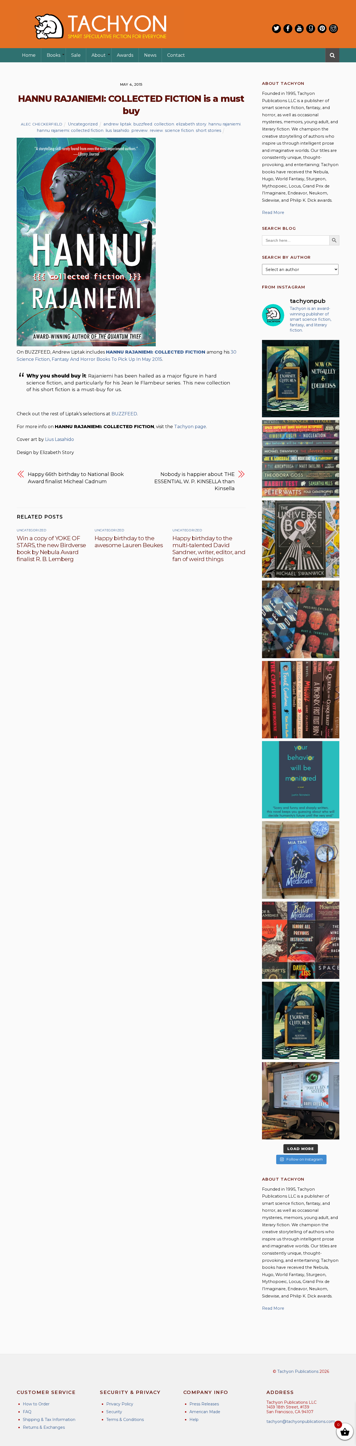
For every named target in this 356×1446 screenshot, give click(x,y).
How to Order (36, 1403)
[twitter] (276, 28)
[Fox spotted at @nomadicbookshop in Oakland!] (300, 699)
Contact (176, 55)
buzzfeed (142, 124)
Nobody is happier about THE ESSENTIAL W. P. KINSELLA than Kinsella (194, 481)
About (99, 55)
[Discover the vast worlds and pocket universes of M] (300, 539)
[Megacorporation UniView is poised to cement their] (300, 779)
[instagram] (333, 28)
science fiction (179, 130)
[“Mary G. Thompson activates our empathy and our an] (300, 619)
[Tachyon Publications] (100, 44)
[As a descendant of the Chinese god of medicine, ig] (300, 860)
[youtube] (299, 28)
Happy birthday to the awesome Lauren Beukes (129, 542)
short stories (208, 130)
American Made (204, 1411)
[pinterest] (322, 28)
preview (139, 130)
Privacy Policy (119, 1403)
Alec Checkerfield (41, 124)
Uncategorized (83, 124)
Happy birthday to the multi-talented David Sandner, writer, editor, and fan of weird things (208, 548)
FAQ (27, 1411)
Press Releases (204, 1403)
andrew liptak (117, 124)
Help (194, 1419)
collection (164, 124)
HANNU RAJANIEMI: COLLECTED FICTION (155, 352)
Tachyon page (190, 426)
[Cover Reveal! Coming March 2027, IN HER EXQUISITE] (300, 1020)
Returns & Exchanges (44, 1427)
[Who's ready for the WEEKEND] (300, 458)
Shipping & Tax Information (49, 1419)
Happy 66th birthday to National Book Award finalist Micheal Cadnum (76, 478)
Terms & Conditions (125, 1419)
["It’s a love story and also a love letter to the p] (300, 940)
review (156, 130)
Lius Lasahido (59, 439)
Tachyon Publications (297, 1371)
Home (29, 55)
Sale (76, 55)
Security (114, 1411)
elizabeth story (191, 124)
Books (53, 55)
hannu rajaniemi (224, 124)
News (150, 55)
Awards (125, 55)
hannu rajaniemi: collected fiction (70, 130)
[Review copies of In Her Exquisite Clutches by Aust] (300, 378)
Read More (273, 212)
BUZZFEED (124, 413)
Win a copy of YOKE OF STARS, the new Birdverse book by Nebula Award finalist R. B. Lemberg (51, 548)
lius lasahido (117, 130)
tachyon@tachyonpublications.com (300, 1421)
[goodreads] (310, 28)
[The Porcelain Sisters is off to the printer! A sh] (300, 1100)
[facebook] (287, 28)
